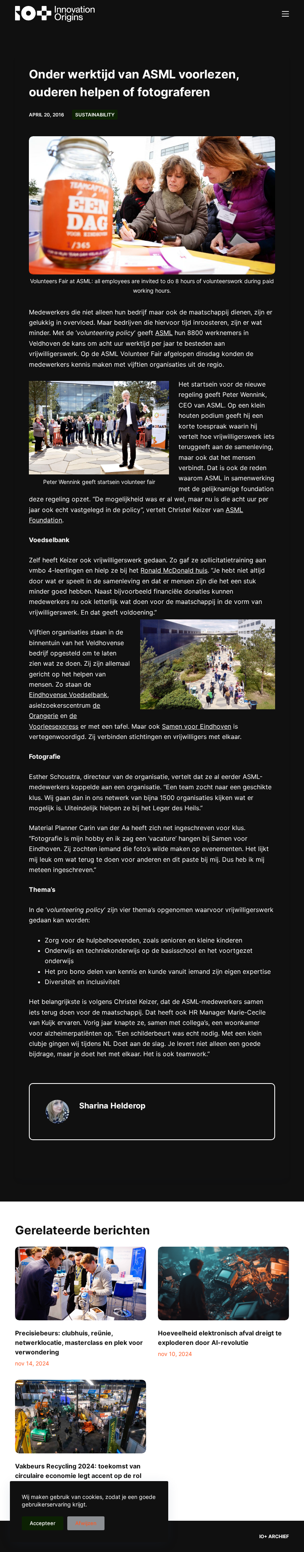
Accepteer (42, 1523)
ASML (164, 333)
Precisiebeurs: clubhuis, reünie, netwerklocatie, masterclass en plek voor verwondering (79, 1342)
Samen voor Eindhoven (196, 726)
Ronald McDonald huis (174, 570)
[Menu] (285, 13)
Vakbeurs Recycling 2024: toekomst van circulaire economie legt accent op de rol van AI (78, 1475)
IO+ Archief (274, 1536)
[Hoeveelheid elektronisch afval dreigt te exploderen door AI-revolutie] (223, 1283)
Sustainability (94, 115)
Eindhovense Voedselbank (68, 695)
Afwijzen (86, 1523)
